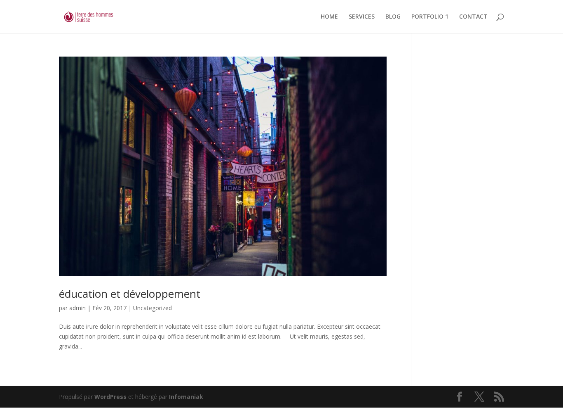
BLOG (393, 17)
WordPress (110, 397)
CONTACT (473, 17)
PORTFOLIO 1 (429, 17)
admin (77, 308)
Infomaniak (186, 397)
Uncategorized (152, 308)
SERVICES (362, 17)
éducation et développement (129, 293)
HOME (329, 17)
